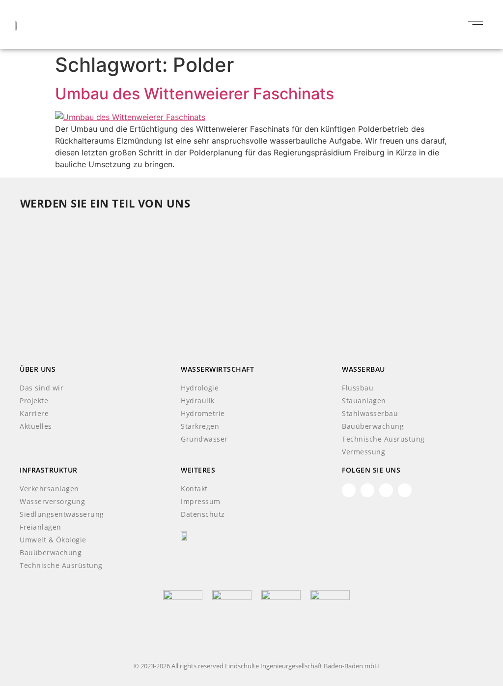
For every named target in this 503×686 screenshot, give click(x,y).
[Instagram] (405, 490)
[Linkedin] (349, 490)
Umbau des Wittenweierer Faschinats (194, 93)
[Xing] (367, 490)
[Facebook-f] (386, 490)
